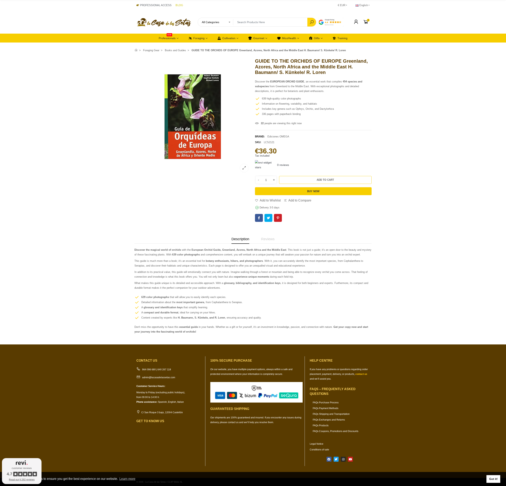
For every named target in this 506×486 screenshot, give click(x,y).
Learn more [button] (127, 478)
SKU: (258, 142)
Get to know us (150, 421)
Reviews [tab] (268, 239)
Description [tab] (240, 239)
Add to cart (325, 179)
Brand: (260, 136)
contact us (361, 374)
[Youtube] (350, 459)
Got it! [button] (493, 478)
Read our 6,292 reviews (22, 479)
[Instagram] (343, 459)
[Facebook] (329, 459)
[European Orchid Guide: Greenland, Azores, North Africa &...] (192, 172)
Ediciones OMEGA (278, 136)
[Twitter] (336, 459)
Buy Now (313, 191)
